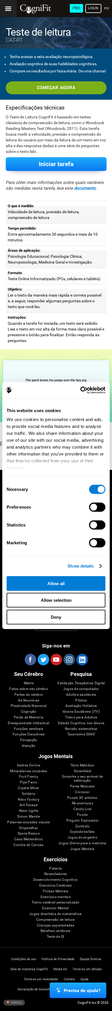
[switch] (97, 507)
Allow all (56, 583)
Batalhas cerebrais (55, 931)
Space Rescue (29, 833)
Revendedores (55, 874)
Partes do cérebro (28, 695)
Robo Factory (28, 800)
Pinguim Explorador (82, 820)
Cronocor (82, 792)
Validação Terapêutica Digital (81, 683)
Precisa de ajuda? (82, 990)
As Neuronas (28, 700)
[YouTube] (56, 659)
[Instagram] (69, 659)
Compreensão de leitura (55, 920)
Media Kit (60, 969)
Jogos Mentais (82, 849)
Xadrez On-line (28, 765)
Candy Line (82, 809)
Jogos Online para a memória (82, 843)
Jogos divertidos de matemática (55, 914)
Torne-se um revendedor (41, 979)
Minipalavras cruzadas (28, 771)
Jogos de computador (81, 689)
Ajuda (84, 979)
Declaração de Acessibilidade (39, 989)
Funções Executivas (29, 734)
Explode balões (82, 832)
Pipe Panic (28, 782)
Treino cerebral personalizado (56, 902)
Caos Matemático (28, 839)
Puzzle (82, 815)
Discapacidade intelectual (28, 723)
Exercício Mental (55, 908)
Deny (56, 616)
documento (85, 188)
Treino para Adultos (81, 717)
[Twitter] (43, 659)
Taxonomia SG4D (81, 734)
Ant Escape (29, 805)
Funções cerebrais (28, 729)
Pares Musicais (82, 786)
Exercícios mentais (55, 897)
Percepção (28, 740)
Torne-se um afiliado (87, 969)
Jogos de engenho (82, 837)
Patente (55, 868)
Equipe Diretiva (90, 959)
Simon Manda (28, 816)
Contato (69, 979)
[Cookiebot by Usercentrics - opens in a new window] (80, 390)
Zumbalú (82, 826)
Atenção (28, 746)
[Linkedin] (82, 659)
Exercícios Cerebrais (55, 885)
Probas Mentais (55, 891)
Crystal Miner (28, 788)
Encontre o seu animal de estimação (82, 779)
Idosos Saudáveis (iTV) (81, 712)
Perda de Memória (28, 717)
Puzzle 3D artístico (82, 798)
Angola (16, 1002)
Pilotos (81, 700)
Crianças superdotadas (55, 925)
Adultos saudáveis (81, 695)
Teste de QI (55, 937)
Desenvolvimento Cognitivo (55, 880)
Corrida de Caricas (28, 845)
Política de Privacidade (58, 959)
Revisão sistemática (81, 729)
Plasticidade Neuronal (29, 706)
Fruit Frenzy (28, 777)
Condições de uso (23, 959)
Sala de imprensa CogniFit (29, 969)
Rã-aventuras (82, 803)
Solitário (28, 794)
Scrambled (82, 771)
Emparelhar (28, 828)
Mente (29, 683)
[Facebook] (30, 659)
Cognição (28, 712)
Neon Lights (28, 811)
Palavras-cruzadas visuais (28, 822)
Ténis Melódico (82, 765)
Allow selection (56, 600)
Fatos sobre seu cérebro (28, 689)
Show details (80, 566)
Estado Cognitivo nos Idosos (81, 723)
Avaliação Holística (81, 706)
